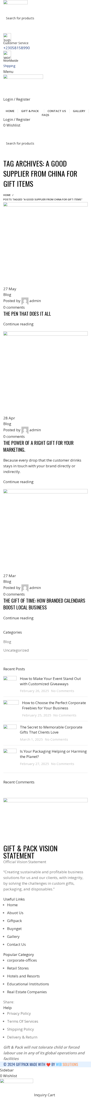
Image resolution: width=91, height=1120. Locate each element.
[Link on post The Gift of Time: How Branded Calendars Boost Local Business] (45, 411)
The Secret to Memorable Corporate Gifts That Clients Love (51, 730)
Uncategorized (16, 650)
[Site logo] (15, 6)
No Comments (62, 691)
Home (7, 195)
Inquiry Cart (46, 133)
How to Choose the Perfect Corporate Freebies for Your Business (54, 705)
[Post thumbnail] (10, 684)
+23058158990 (16, 47)
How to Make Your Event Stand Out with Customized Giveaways (50, 681)
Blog (7, 641)
